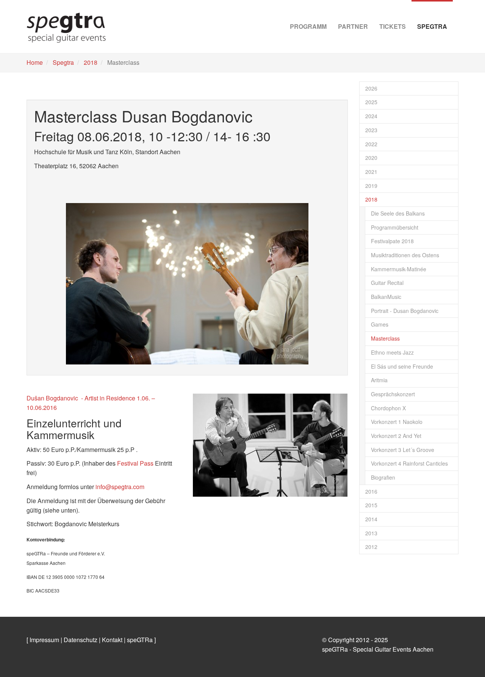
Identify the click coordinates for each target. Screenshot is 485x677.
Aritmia (379, 380)
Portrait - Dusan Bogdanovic (404, 310)
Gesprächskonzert (393, 394)
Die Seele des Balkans (398, 213)
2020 (371, 157)
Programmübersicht (394, 227)
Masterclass (385, 338)
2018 (90, 62)
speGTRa (140, 639)
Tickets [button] (392, 26)
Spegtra (63, 62)
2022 (371, 144)
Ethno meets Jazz (392, 352)
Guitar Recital (387, 282)
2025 (371, 102)
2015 (371, 505)
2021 (371, 171)
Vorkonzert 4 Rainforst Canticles (409, 463)
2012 (371, 546)
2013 (371, 533)
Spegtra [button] (432, 26)
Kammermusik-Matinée (398, 269)
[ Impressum (43, 639)
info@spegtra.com (119, 486)
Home (35, 62)
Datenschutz (80, 639)
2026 (371, 88)
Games (379, 324)
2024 (371, 116)
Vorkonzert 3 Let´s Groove (402, 449)
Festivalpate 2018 (392, 241)
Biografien (383, 477)
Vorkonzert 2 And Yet (396, 435)
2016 (371, 491)
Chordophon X (388, 408)
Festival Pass (135, 463)
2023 (371, 130)
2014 (371, 519)
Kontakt (112, 639)
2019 (371, 185)
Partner (353, 26)
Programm (308, 26)
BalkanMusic (386, 296)
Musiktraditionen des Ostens (405, 255)
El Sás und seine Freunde (402, 366)
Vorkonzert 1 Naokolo (396, 421)
